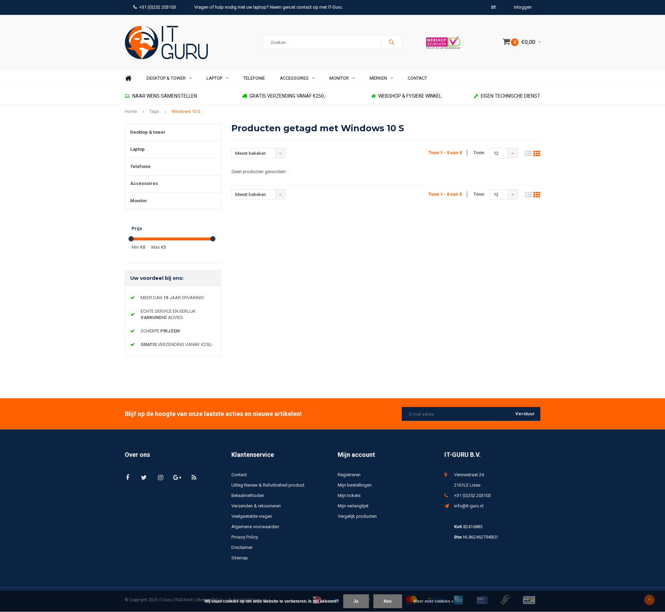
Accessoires (294, 78)
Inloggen (523, 7)
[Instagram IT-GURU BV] (160, 477)
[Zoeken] (391, 42)
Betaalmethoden (247, 495)
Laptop (214, 78)
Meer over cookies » (434, 601)
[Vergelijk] (493, 7)
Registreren (349, 474)
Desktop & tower (166, 78)
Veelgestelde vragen (251, 516)
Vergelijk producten (357, 516)
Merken (378, 78)
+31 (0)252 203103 (157, 7)
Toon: (479, 152)
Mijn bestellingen (355, 485)
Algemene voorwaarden (255, 526)
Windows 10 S (185, 111)
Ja (356, 601)
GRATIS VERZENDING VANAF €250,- (288, 96)
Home (128, 78)
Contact (417, 78)
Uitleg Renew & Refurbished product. (268, 485)
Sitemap (239, 557)
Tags (154, 111)
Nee (388, 601)
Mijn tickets (349, 495)
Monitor (339, 78)
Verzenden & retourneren (256, 505)
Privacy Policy (244, 537)
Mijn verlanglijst (353, 505)
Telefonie (254, 78)
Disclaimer (241, 547)
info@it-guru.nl (469, 505)
